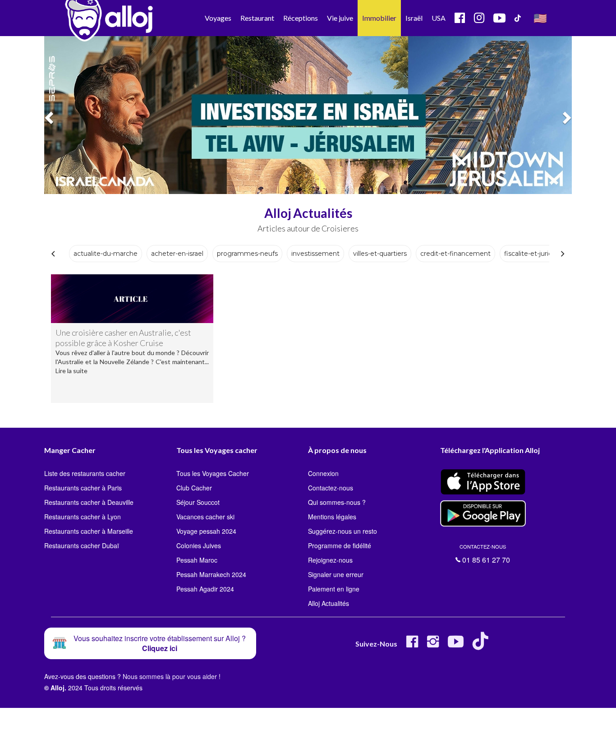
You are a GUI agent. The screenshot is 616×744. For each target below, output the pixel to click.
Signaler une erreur (335, 574)
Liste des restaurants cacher (84, 473)
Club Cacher (194, 487)
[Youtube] (456, 645)
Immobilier (379, 18)
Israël (414, 18)
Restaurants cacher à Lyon (82, 516)
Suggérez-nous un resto (342, 531)
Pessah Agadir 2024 (205, 588)
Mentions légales (332, 516)
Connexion (323, 473)
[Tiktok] (482, 645)
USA (439, 18)
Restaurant (257, 18)
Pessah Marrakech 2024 (211, 574)
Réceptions (300, 18)
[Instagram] (433, 645)
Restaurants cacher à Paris (83, 487)
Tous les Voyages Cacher (212, 473)
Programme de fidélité (339, 545)
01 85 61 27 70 (485, 554)
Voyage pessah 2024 (206, 531)
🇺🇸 (540, 17)
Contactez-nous (330, 487)
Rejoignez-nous (330, 559)
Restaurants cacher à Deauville (88, 502)
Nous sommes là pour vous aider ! (172, 676)
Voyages (218, 18)
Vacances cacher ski (205, 516)
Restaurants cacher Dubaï (81, 545)
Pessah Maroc (196, 559)
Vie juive (340, 18)
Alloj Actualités (328, 603)
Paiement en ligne (333, 588)
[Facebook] (412, 645)
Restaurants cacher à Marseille (88, 531)
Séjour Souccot (198, 502)
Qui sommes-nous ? (337, 502)
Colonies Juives (198, 545)
